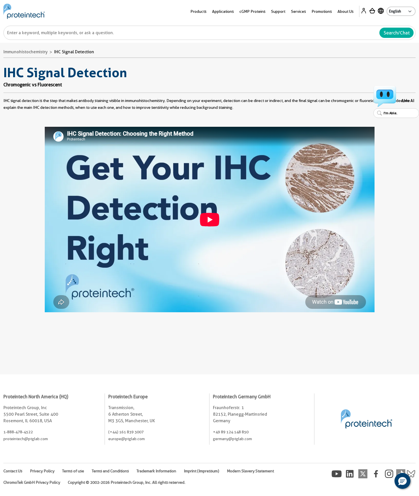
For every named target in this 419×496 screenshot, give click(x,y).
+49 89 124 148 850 (231, 432)
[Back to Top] (384, 481)
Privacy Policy (42, 471)
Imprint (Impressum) (201, 471)
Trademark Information (156, 471)
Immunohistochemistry (25, 51)
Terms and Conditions (110, 471)
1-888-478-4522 (18, 432)
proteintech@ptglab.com (25, 438)
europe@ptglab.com (126, 438)
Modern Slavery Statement (250, 471)
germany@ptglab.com (232, 438)
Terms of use (73, 471)
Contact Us (12, 471)
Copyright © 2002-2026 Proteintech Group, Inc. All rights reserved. (126, 482)
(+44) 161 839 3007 (126, 432)
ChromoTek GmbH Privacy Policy (31, 482)
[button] (402, 481)
